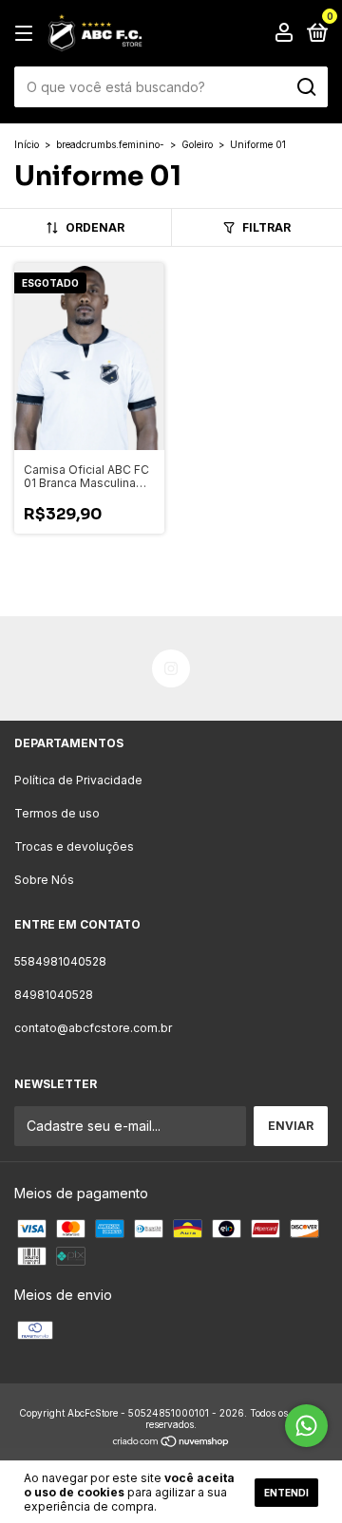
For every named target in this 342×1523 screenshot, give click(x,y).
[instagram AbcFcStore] (171, 668)
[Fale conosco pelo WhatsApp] (306, 1425)
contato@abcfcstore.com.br (93, 1028)
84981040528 (53, 994)
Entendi (286, 1492)
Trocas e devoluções (74, 846)
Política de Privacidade (78, 780)
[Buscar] (305, 87)
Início (26, 144)
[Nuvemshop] (171, 1443)
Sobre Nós (44, 880)
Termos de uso (57, 813)
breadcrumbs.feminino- (110, 144)
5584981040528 (60, 961)
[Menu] (27, 33)
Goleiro (197, 144)
